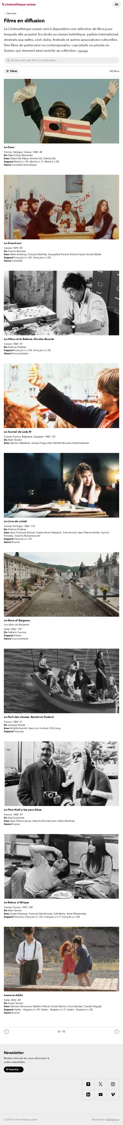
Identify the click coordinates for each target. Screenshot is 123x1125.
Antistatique (112, 1119)
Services (11, 13)
